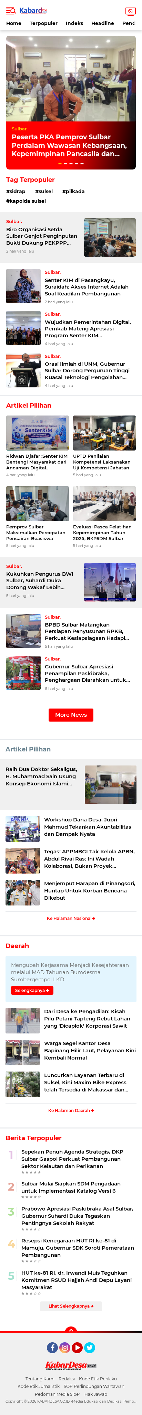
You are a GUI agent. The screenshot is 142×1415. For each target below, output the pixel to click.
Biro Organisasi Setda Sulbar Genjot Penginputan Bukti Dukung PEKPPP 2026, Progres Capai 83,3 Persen (41, 236)
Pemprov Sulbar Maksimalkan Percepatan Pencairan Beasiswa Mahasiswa (35, 532)
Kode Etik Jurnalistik (39, 1386)
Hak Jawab (95, 1394)
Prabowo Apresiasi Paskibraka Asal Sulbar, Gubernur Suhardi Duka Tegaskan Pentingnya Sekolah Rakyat (77, 1215)
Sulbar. (20, 128)
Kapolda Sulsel (28, 201)
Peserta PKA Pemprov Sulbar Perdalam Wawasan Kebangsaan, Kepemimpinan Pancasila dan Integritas (69, 149)
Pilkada (75, 191)
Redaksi (67, 1378)
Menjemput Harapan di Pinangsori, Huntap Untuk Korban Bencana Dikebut (89, 890)
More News (71, 715)
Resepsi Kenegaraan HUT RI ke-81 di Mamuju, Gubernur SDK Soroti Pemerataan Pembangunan (77, 1247)
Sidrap (18, 191)
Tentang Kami (40, 1378)
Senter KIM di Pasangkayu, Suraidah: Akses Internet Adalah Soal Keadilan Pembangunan (87, 287)
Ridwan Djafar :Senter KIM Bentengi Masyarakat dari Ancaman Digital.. (37, 461)
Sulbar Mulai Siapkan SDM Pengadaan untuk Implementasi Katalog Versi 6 (71, 1187)
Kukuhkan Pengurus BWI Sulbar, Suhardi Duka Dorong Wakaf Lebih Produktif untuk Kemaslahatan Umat (39, 581)
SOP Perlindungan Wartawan (94, 1386)
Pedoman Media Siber (57, 1394)
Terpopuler (44, 23)
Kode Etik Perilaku (98, 1378)
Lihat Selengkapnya (70, 1306)
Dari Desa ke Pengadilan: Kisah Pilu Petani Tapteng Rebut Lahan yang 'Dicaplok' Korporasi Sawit (87, 1018)
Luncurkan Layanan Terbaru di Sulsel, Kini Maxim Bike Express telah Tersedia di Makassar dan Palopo (85, 1082)
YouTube (82, 1356)
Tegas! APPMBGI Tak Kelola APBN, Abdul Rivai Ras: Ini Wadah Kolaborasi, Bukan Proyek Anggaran (89, 858)
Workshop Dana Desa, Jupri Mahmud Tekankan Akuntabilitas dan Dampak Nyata (87, 826)
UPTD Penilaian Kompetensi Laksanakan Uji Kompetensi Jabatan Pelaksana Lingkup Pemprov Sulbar (102, 462)
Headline (102, 23)
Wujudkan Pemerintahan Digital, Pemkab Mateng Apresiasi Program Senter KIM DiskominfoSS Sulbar (88, 329)
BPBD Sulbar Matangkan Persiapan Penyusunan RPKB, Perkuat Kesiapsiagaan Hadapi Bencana (85, 631)
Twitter (92, 1356)
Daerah (17, 946)
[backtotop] (71, 1332)
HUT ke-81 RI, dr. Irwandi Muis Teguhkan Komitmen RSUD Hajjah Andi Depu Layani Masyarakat (76, 1280)
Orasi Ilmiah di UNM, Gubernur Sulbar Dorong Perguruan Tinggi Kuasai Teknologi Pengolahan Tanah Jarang (87, 371)
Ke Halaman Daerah (69, 1110)
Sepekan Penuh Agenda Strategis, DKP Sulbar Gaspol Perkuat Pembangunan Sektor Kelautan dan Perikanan (72, 1158)
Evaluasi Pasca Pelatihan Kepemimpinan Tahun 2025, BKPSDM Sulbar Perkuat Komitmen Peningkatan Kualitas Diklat (102, 532)
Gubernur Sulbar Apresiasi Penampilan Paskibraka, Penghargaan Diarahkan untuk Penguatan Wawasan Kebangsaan (90, 673)
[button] (60, 163)
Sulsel (46, 191)
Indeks (74, 23)
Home (13, 23)
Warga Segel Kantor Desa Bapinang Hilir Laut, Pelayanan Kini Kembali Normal (90, 1050)
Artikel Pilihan (28, 749)
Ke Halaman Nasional (69, 918)
